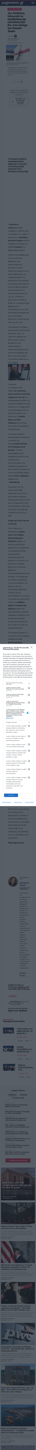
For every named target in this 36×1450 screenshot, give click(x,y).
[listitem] (18, 683)
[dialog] (18, 725)
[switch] (28, 688)
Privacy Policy (29, 802)
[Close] (32, 648)
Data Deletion (6, 802)
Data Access (18, 802)
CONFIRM (11, 795)
